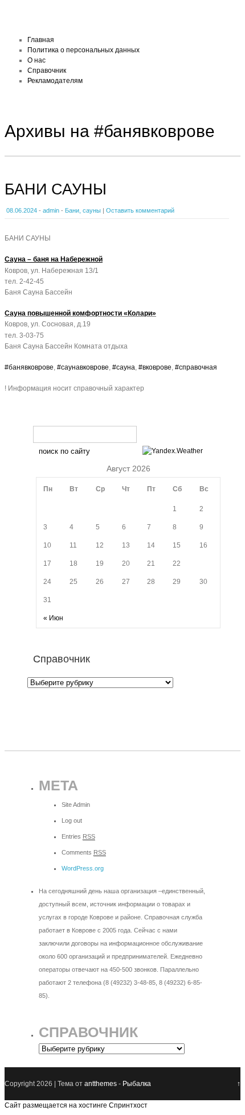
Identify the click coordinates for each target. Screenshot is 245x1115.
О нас (36, 60)
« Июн (53, 618)
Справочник (46, 70)
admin (51, 210)
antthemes (100, 1084)
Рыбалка (136, 1084)
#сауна (123, 367)
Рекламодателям (55, 81)
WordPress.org (83, 868)
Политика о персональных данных (83, 50)
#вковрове (155, 367)
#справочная (196, 367)
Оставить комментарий (140, 210)
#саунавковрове (83, 367)
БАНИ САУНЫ (56, 189)
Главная (40, 40)
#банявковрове (29, 367)
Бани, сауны (83, 210)
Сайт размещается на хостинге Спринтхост (76, 1105)
